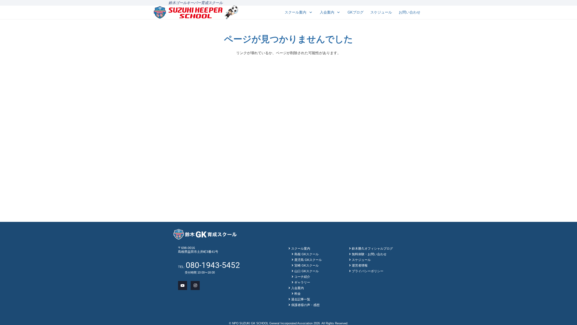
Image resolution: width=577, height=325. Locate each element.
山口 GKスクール (306, 271)
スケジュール (361, 260)
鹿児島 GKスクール (308, 260)
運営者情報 (360, 265)
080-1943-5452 (213, 265)
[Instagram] (195, 285)
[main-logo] (188, 12)
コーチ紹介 (302, 277)
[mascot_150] (231, 12)
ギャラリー (302, 282)
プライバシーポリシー (367, 271)
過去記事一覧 (300, 299)
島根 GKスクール (306, 254)
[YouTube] (182, 285)
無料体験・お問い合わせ (369, 254)
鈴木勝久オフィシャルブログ (372, 248)
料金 (297, 293)
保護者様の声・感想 (305, 305)
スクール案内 (300, 248)
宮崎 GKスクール (306, 265)
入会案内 (297, 288)
